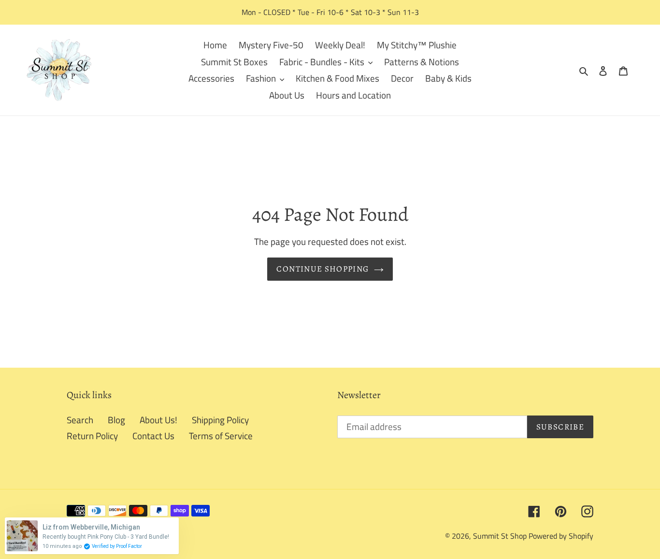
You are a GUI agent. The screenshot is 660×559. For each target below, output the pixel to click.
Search (80, 420)
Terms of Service (221, 436)
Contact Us (153, 436)
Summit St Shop (500, 536)
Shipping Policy (220, 420)
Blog (116, 420)
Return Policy (92, 436)
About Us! (158, 420)
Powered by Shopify (561, 536)
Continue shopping (322, 268)
